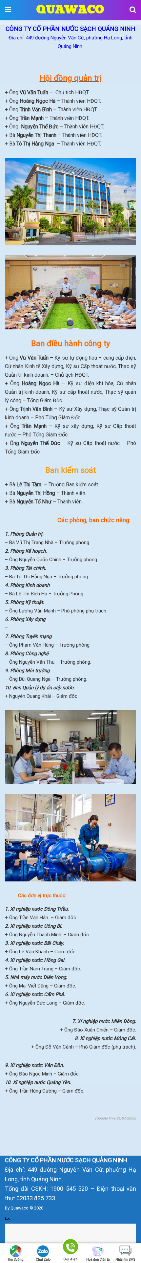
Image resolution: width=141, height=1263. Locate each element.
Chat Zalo (43, 1259)
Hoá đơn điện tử (98, 1259)
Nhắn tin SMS (125, 1259)
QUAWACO (70, 9)
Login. (9, 1218)
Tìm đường (16, 1259)
